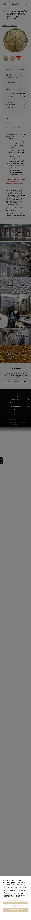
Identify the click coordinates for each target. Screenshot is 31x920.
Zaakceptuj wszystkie (15, 910)
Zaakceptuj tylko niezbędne (15, 900)
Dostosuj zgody (15, 905)
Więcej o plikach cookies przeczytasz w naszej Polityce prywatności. (15, 895)
